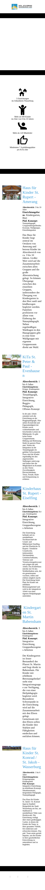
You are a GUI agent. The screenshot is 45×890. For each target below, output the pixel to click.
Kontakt (14, 876)
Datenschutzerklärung (11, 879)
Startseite (5, 876)
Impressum (22, 876)
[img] (23, 6)
